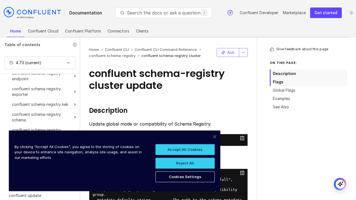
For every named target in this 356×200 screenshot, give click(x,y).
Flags (278, 81)
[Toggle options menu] (243, 52)
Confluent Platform (83, 31)
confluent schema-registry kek (40, 104)
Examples (281, 98)
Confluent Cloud (43, 31)
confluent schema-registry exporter (36, 91)
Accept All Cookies (184, 149)
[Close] (214, 136)
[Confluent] (32, 12)
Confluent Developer (259, 12)
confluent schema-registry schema (36, 117)
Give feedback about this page (302, 49)
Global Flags (284, 90)
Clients (142, 31)
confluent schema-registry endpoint (36, 76)
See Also (281, 106)
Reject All (185, 163)
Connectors (118, 31)
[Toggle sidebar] (75, 45)
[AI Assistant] (230, 13)
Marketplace (294, 12)
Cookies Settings (185, 176)
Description (284, 73)
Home (15, 31)
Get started (326, 12)
